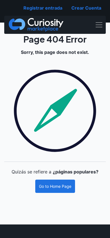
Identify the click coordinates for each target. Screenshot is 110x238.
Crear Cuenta (86, 8)
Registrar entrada (42, 8)
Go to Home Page (55, 186)
